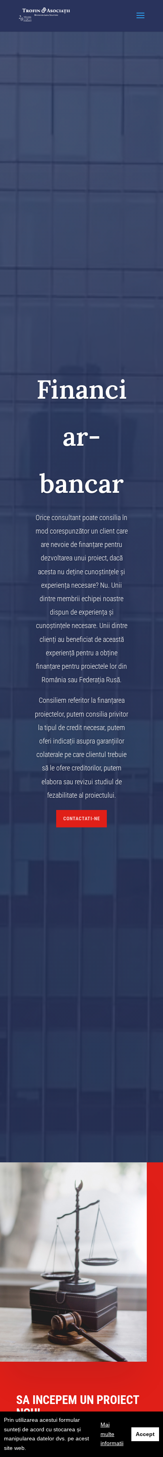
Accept (145, 1434)
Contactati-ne (81, 818)
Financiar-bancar (81, 436)
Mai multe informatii (111, 1434)
